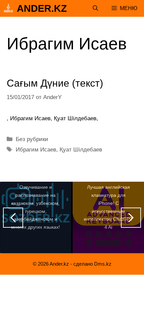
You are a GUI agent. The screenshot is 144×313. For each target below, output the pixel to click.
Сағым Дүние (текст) (55, 83)
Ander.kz (42, 8)
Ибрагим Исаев (36, 149)
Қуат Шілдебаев (81, 149)
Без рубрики (32, 139)
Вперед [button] (131, 218)
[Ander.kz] (8, 8)
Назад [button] (13, 218)
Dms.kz (103, 264)
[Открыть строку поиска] (95, 8)
